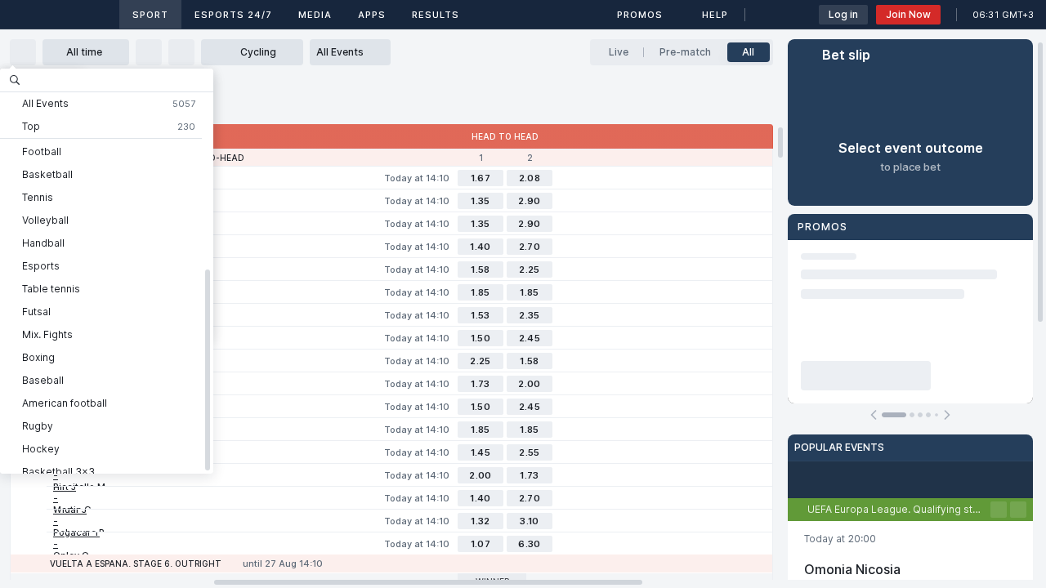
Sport (150, 14)
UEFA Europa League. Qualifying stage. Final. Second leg (898, 509)
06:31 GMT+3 (1003, 14)
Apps (372, 14)
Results (435, 14)
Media (315, 14)
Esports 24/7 (233, 14)
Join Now (908, 14)
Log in (843, 14)
